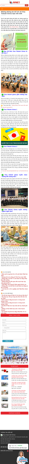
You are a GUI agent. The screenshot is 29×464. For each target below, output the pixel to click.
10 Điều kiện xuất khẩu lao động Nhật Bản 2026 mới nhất (19, 376)
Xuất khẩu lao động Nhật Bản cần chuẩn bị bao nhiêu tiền (19, 391)
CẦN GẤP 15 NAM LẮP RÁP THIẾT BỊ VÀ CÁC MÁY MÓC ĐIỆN (19, 384)
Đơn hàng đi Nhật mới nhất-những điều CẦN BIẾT (18, 405)
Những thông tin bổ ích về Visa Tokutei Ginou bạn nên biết (19, 398)
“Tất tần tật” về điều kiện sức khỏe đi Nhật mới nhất (18, 370)
